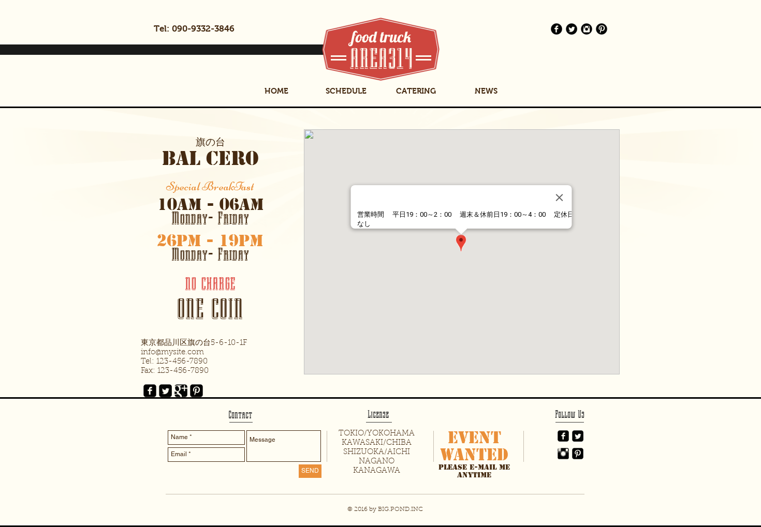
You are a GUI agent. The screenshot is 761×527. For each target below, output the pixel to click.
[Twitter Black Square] (577, 436)
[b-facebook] (556, 29)
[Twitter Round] (571, 29)
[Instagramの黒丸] (586, 29)
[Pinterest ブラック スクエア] (577, 453)
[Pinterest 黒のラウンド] (601, 29)
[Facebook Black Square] (563, 436)
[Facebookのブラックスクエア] (149, 390)
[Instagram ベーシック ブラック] (563, 453)
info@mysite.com (172, 352)
